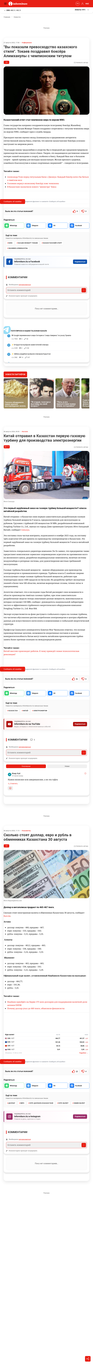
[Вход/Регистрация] (82, 3)
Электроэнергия (40, 711)
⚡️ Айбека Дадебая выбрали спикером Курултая (31, 354)
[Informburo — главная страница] (18, 3)
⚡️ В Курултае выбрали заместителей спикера (30, 345)
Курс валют (63, 1103)
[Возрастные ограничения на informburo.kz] (77, 3)
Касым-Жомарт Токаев (28, 243)
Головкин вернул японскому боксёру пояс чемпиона (33, 183)
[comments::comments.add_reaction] (10, 788)
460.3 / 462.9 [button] (13, 10)
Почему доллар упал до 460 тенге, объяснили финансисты (36, 1008)
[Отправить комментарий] (83, 290)
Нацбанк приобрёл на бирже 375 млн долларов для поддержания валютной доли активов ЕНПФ (47, 1003)
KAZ (87, 4)
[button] (82, 9)
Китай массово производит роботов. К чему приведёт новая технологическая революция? (41, 653)
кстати (25, 431)
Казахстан (13, 711)
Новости (17, 17)
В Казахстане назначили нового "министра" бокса (31, 186)
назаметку (27, 831)
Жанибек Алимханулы (18, 248)
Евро (22, 1103)
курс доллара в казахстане (41, 1103)
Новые (67, 766)
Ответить (14, 784)
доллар (11, 1103)
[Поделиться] (88, 1359)
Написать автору (82, 62)
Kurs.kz (7, 916)
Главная (7, 17)
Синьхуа (25, 529)
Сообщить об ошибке (12, 201)
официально (27, 42)
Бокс (10, 243)
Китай (25, 711)
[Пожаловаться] (85, 773)
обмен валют (79, 1103)
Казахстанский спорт (52, 243)
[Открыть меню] (6, 3)
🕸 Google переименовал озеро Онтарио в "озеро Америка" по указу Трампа (41, 335)
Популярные (26, 766)
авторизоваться (25, 284)
